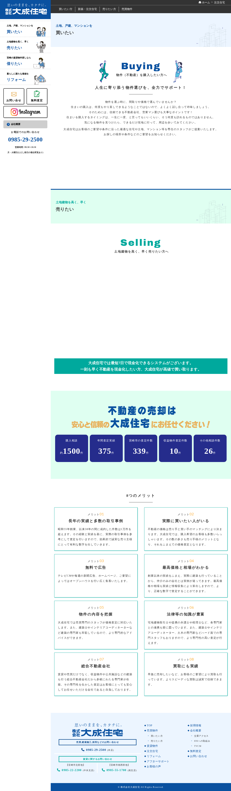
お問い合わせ (198, 756)
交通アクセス (201, 736)
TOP (149, 725)
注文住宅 (152, 751)
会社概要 (15, 124)
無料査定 (195, 751)
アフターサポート (158, 761)
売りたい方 (109, 9)
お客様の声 (154, 766)
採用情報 (195, 725)
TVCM (197, 746)
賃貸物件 (152, 745)
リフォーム (154, 756)
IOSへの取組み (202, 741)
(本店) (100, 750)
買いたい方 (65, 9)
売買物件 (127, 9)
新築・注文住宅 (87, 9)
